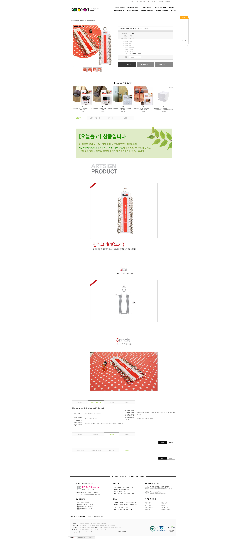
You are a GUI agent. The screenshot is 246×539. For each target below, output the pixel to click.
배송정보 (95, 434)
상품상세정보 (79, 118)
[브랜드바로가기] (137, 53)
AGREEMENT (81, 516)
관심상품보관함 (149, 507)
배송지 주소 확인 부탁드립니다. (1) (123, 509)
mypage (142, 1)
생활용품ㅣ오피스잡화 (80, 20)
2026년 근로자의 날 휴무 (120, 491)
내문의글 (147, 509)
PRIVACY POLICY (98, 516)
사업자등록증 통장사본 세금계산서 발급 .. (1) (125, 502)
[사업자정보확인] (98, 527)
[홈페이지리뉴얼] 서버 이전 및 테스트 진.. (124, 494)
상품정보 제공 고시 (95, 118)
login (131, 1)
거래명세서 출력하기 (165, 509)
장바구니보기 (148, 505)
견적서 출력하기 (164, 507)
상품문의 (126, 118)
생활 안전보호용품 (91, 20)
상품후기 (110, 118)
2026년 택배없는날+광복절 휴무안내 (123, 487)
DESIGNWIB (122, 532)
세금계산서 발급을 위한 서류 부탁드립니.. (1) (125, 505)
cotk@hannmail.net (103, 529)
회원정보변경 (163, 503)
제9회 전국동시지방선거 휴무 (121, 489)
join (136, 1)
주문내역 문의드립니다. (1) (121, 507)
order (153, 1)
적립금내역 (148, 503)
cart (148, 1)
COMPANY (72, 516)
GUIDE (89, 516)
